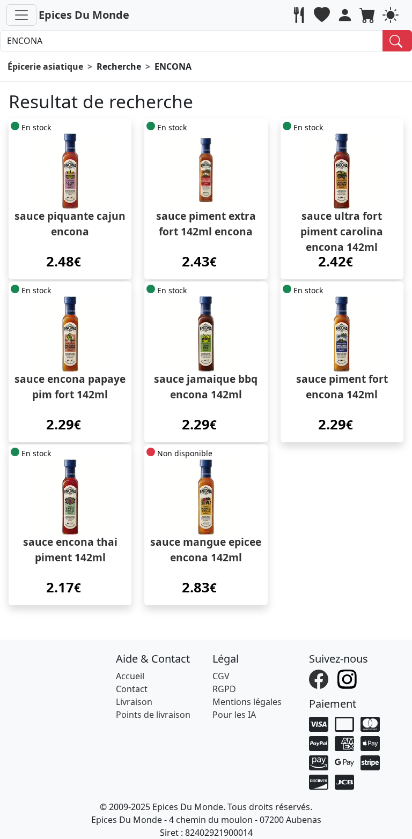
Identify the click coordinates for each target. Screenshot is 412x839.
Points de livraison (153, 715)
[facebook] (320, 678)
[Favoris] (323, 15)
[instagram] (348, 678)
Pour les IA (234, 715)
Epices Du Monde (84, 15)
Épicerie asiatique (45, 66)
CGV (221, 676)
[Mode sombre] (391, 15)
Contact (132, 689)
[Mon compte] (346, 15)
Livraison (134, 702)
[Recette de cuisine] (300, 15)
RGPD (224, 689)
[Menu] (21, 15)
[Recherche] (397, 40)
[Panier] (368, 15)
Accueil (130, 676)
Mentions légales (247, 702)
